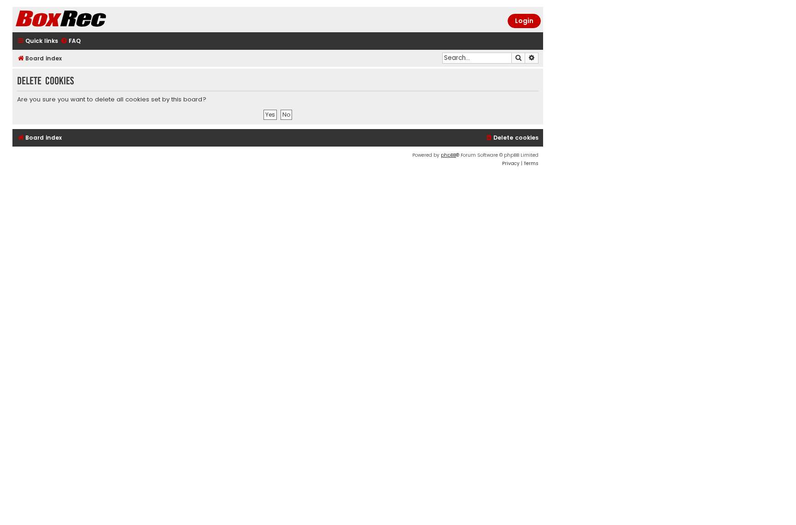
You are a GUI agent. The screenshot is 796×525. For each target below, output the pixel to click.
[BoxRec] (84, 19)
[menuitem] (70, 41)
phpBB (448, 155)
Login (524, 20)
